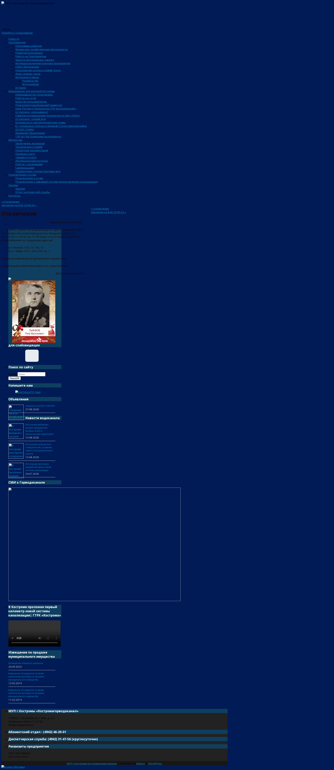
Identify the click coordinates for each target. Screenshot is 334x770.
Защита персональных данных (34, 59)
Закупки (13, 185)
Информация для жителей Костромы (31, 91)
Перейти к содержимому (17, 32)
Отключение (10, 201)
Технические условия (28, 147)
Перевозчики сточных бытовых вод (38, 171)
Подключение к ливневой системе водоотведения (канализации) (56, 181)
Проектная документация (31, 150)
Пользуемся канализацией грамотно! (38, 105)
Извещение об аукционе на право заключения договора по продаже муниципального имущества (26, 676)
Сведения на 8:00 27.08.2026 (40, 405)
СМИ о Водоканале (27, 66)
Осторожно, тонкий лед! (30, 119)
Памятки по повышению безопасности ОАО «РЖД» (47, 115)
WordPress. (155, 763)
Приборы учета (25, 153)
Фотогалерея (30, 84)
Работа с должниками (29, 164)
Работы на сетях (25, 98)
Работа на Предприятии (30, 56)
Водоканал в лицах (27, 77)
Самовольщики (24, 167)
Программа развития (28, 46)
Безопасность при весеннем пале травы (40, 122)
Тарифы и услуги (25, 157)
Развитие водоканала (29, 53)
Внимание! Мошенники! (30, 133)
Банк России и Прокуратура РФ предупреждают (45, 108)
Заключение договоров (30, 143)
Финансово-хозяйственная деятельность (41, 49)
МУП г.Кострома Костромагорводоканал (92, 763)
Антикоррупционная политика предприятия (42, 63)
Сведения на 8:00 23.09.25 (19, 205)
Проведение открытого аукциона (25, 663)
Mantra (140, 763)
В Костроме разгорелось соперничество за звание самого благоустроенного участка (39, 449)
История (20, 87)
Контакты (14, 195)
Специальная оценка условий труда (38, 70)
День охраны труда (27, 73)
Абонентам (15, 140)
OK (14, 378)
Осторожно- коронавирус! (31, 112)
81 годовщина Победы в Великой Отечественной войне (51, 126)
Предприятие (17, 42)
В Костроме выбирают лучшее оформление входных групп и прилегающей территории (39, 429)
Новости (13, 39)
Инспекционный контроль (31, 160)
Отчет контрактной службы (32, 192)
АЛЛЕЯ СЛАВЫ (24, 129)
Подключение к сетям (22, 174)
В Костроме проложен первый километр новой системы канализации (38, 467)
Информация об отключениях (34, 94)
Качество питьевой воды (31, 101)
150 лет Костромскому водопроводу (38, 136)
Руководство (30, 80)
